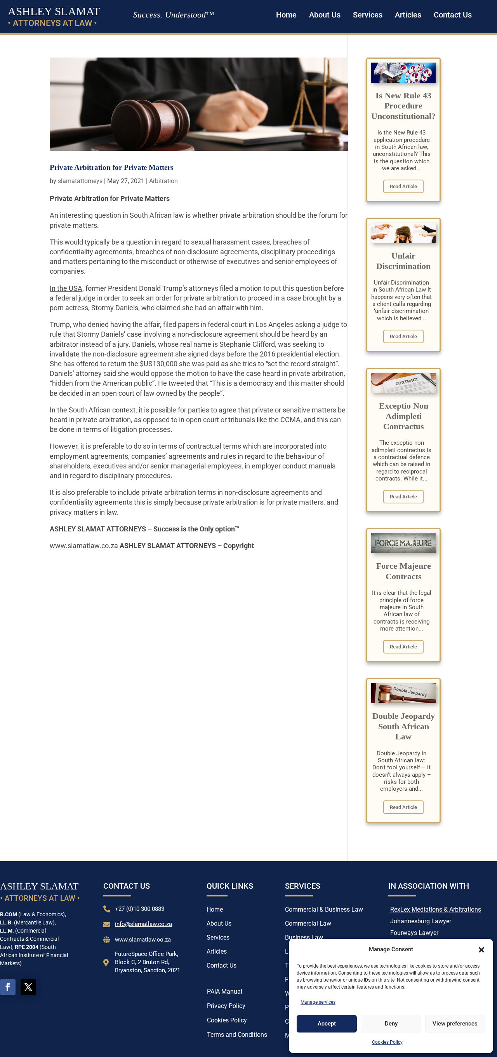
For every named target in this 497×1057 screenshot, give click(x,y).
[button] (481, 950)
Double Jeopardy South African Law (403, 726)
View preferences (455, 1023)
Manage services (318, 1002)
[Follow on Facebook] (8, 987)
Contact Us (453, 14)
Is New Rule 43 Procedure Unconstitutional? (403, 106)
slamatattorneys (80, 181)
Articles (408, 14)
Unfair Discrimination (403, 261)
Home (286, 14)
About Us (325, 14)
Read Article (403, 186)
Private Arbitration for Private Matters (111, 167)
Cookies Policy (387, 1042)
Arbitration (163, 181)
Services (367, 14)
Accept (327, 1023)
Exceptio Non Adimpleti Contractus (403, 416)
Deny (391, 1023)
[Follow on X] (28, 987)
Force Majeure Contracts (403, 571)
